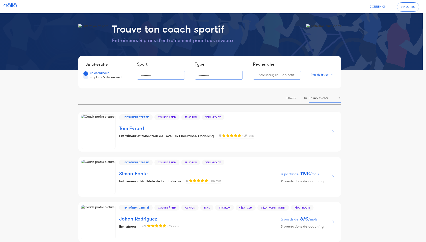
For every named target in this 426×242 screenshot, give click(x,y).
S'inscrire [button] (408, 7)
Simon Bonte (133, 174)
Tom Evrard (131, 128)
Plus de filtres (320, 75)
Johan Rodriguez (138, 219)
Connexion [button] (378, 7)
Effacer (291, 98)
